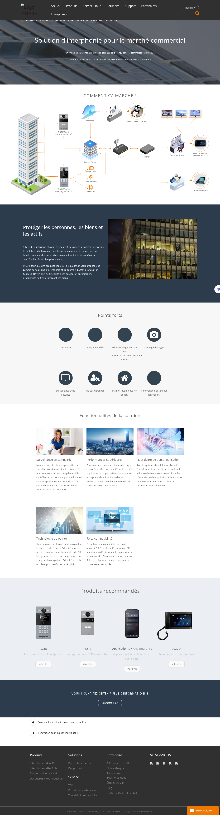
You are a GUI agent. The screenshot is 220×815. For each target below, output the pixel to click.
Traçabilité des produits (82, 795)
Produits (71, 6)
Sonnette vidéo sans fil (43, 773)
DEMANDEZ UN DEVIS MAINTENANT (207, 812)
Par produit (75, 768)
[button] (43, 664)
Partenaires (149, 6)
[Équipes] (217, 289)
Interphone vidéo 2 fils (43, 768)
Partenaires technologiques (116, 775)
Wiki (70, 785)
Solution (44, 20)
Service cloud (92, 6)
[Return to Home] (23, 20)
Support (130, 6)
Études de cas (115, 783)
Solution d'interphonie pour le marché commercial (86, 20)
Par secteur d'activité (81, 763)
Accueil (56, 6)
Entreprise (58, 14)
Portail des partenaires (82, 790)
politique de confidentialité (123, 793)
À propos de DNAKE (119, 763)
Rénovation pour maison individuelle (58, 732)
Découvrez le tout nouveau (46, 778)
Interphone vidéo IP (42, 763)
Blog (109, 788)
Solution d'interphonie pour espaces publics (62, 722)
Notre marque (115, 768)
